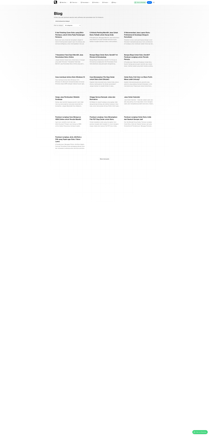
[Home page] (55, 2)
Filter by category (58, 25)
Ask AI (149, 2)
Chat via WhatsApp (141, 2)
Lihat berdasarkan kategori (62, 21)
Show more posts (104, 159)
